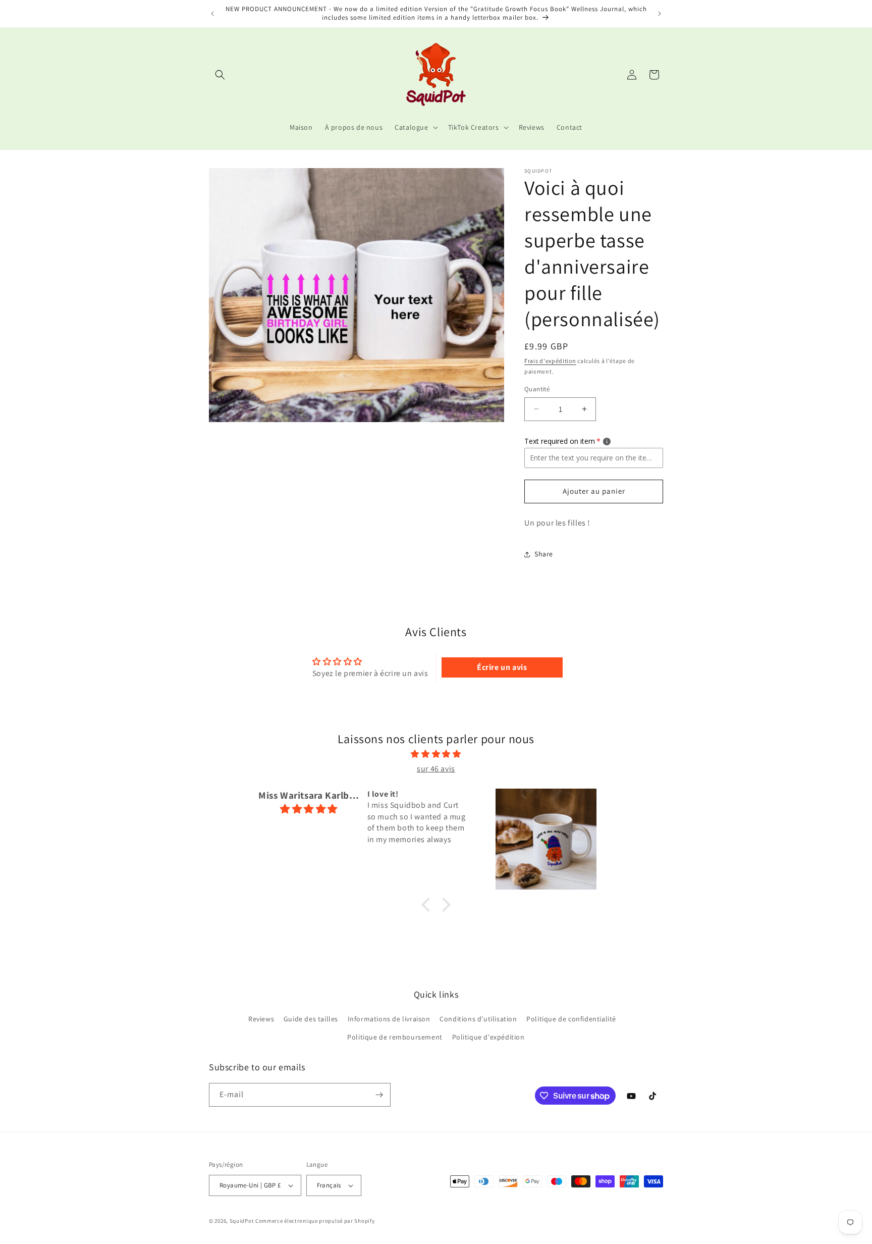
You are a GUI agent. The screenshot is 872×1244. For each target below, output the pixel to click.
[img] (436, 754)
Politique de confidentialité (571, 1018)
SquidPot (242, 1220)
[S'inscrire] (379, 1095)
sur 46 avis (436, 768)
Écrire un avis (502, 667)
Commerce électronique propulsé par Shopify (314, 1220)
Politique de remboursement (395, 1037)
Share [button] (543, 553)
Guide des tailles (311, 1018)
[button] (220, 75)
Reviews (261, 1018)
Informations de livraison (389, 1018)
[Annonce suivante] (659, 13)
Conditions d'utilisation (478, 1018)
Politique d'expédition (488, 1037)
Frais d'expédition (550, 361)
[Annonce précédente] (212, 13)
